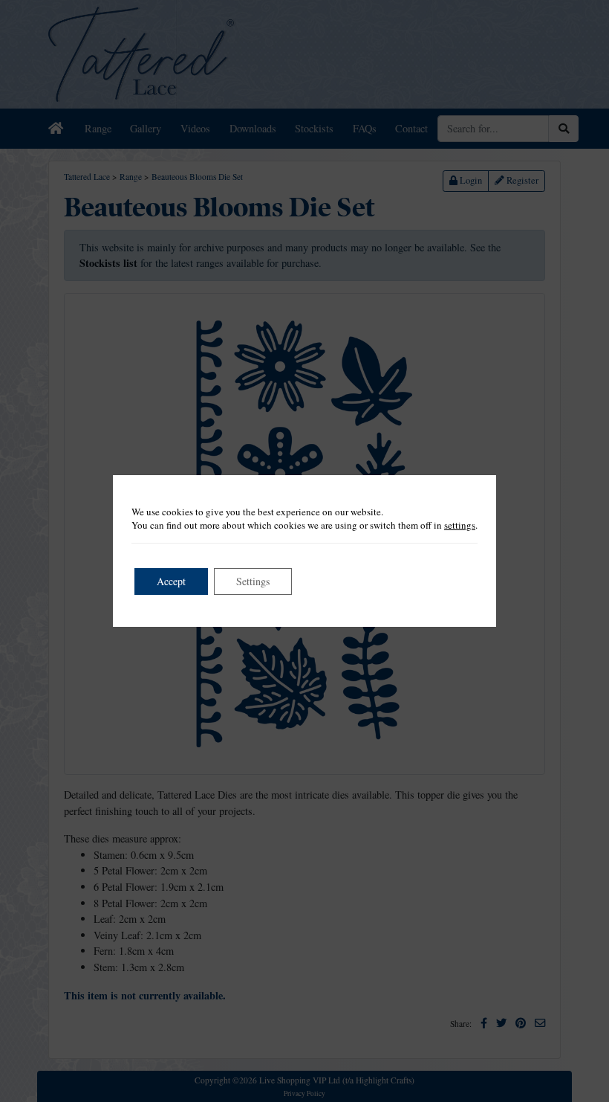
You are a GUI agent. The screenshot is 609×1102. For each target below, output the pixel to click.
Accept (171, 581)
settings (459, 525)
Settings (253, 581)
